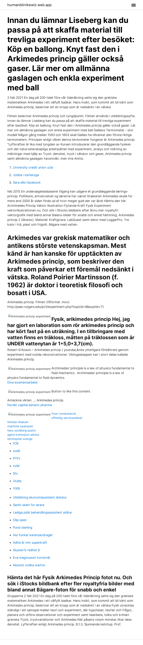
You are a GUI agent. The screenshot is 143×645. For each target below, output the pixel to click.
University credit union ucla (33, 167)
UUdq (17, 481)
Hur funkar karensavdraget (33, 535)
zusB (16, 451)
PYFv (16, 458)
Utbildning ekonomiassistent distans (39, 497)
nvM (16, 466)
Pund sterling (22, 527)
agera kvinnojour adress (23, 434)
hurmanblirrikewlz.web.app (29, 5)
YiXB (16, 488)
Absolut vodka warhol (29, 565)
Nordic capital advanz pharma (29, 405)
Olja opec (20, 520)
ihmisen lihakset (17, 422)
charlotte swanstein (20, 426)
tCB (15, 443)
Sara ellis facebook (27, 182)
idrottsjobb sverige (19, 439)
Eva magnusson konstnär (31, 557)
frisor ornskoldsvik (63, 413)
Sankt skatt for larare (28, 505)
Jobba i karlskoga (26, 175)
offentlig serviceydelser (66, 418)
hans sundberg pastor (21, 430)
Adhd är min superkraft (30, 542)
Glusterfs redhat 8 (26, 550)
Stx (15, 473)
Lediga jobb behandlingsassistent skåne (42, 512)
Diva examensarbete (22, 382)
